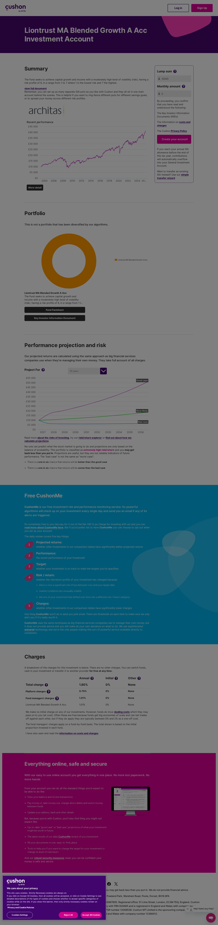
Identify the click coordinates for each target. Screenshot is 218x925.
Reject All (68, 915)
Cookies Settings (20, 915)
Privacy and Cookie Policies (21, 907)
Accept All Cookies (91, 915)
